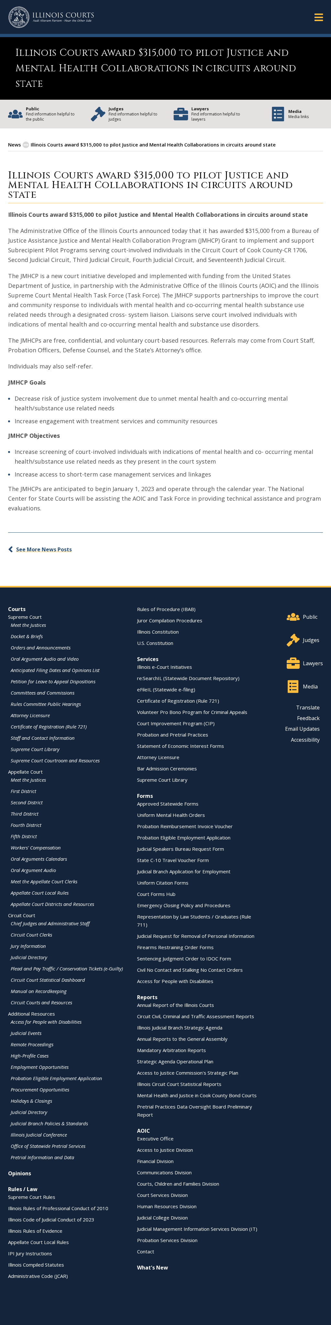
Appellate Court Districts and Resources (52, 904)
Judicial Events (26, 1033)
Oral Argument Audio (33, 870)
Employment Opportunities (40, 1067)
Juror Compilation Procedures (169, 620)
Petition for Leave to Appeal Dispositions (53, 681)
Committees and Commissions (42, 692)
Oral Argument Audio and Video (45, 659)
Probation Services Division (167, 1240)
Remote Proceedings (32, 1044)
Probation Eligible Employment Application (56, 1078)
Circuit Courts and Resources (41, 1002)
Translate (308, 707)
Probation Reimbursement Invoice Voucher (185, 826)
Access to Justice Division (165, 1150)
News (14, 144)
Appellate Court (25, 771)
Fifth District (24, 836)
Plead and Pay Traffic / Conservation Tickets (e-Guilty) (67, 968)
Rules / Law (22, 1189)
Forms (145, 795)
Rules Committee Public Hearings (46, 704)
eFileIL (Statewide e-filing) (166, 689)
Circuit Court (21, 915)
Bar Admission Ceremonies (167, 768)
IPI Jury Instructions (30, 1253)
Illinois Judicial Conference (39, 1134)
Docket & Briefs (27, 636)
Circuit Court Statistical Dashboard (48, 980)
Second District (27, 802)
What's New (152, 1267)
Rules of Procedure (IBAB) (166, 609)
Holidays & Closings (31, 1101)
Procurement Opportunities (40, 1089)
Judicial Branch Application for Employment (183, 871)
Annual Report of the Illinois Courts (175, 1005)
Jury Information (28, 946)
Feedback (308, 718)
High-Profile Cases (29, 1055)
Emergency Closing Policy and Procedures (183, 905)
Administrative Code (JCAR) (38, 1276)
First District (23, 791)
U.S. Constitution (155, 643)
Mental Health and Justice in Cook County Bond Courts (197, 1095)
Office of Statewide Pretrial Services (48, 1146)
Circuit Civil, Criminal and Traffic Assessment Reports (195, 1016)
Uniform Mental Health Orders (171, 815)
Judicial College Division (162, 1217)
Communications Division (164, 1172)
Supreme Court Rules (31, 1197)
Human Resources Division (167, 1206)
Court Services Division (162, 1195)
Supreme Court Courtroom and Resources (55, 760)
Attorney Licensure (30, 715)
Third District (24, 813)
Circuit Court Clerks (31, 934)
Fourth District (26, 825)
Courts (17, 609)
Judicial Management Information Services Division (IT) (197, 1229)
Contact (145, 1251)
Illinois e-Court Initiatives (164, 667)
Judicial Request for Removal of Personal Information (195, 936)
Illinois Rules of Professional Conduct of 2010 (58, 1208)
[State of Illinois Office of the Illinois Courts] (51, 17)
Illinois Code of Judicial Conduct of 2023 (51, 1219)
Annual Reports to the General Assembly (182, 1039)
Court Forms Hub (156, 894)
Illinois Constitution (158, 631)
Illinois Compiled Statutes (36, 1264)
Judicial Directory (29, 957)
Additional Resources (31, 1013)
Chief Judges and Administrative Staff (50, 923)
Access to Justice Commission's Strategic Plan (187, 1072)
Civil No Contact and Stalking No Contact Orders (190, 970)
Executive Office (155, 1138)
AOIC (143, 1130)
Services (147, 659)
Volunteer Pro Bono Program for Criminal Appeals (192, 712)
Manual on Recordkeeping (39, 991)
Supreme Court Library (35, 749)
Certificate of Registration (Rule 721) (49, 726)
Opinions (19, 1173)
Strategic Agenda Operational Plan (175, 1061)
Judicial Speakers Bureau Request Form (180, 849)
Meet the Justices (28, 625)
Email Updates (302, 728)
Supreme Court (25, 617)
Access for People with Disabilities (46, 1022)
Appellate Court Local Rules (40, 892)
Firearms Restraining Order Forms (175, 947)
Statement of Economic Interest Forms (180, 746)
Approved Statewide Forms (167, 803)
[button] (319, 17)
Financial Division (155, 1161)
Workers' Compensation (36, 847)
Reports (147, 997)
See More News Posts (44, 549)
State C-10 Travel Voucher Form (173, 860)
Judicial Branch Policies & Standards (49, 1123)
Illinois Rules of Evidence (35, 1231)
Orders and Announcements (40, 647)
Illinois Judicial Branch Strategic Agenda (179, 1027)
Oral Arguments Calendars (39, 859)
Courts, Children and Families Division (178, 1183)
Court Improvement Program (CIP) (176, 723)
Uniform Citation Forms (162, 882)
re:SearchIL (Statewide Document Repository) (188, 678)
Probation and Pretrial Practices (172, 734)
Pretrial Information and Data (42, 1157)
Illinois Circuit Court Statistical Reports (179, 1084)
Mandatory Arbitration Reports (171, 1050)
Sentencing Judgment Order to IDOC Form (184, 958)
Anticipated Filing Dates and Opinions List (55, 670)
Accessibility (305, 739)
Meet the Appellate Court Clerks (44, 881)
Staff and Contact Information (43, 738)
